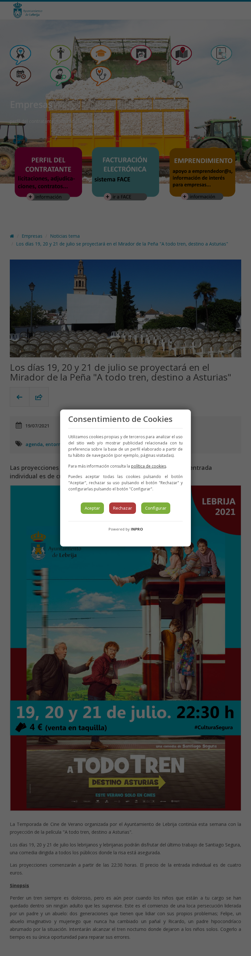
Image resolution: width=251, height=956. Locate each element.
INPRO (137, 529)
